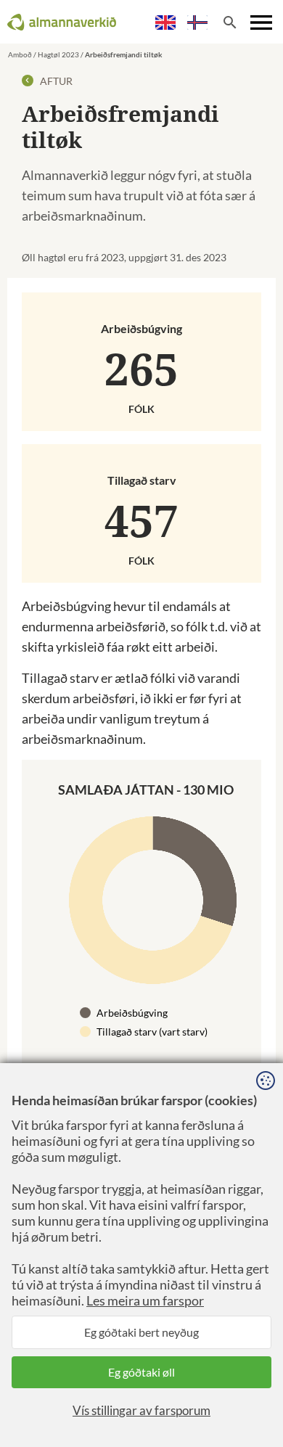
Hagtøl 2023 (58, 54)
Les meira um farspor (145, 1300)
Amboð (20, 54)
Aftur (55, 81)
